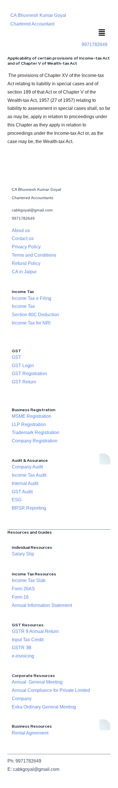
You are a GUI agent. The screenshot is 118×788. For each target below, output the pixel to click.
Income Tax (23, 306)
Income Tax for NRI (31, 322)
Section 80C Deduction (35, 314)
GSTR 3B (22, 647)
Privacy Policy (26, 246)
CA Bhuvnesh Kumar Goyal (38, 15)
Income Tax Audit (29, 475)
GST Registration (29, 373)
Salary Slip (23, 553)
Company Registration (34, 440)
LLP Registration (29, 424)
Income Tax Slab (29, 580)
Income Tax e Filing (31, 298)
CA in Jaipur (24, 271)
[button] (102, 33)
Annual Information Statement (42, 605)
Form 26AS (23, 588)
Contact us (23, 238)
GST (16, 357)
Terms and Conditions (34, 255)
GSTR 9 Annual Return (35, 631)
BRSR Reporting (29, 508)
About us (21, 230)
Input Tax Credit (28, 639)
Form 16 (20, 597)
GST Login (23, 365)
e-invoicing (23, 656)
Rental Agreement (30, 732)
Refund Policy (26, 263)
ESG (16, 499)
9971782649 (94, 44)
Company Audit (27, 466)
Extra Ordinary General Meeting (44, 706)
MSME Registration (31, 416)
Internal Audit (25, 483)
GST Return (24, 381)
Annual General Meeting (37, 682)
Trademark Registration (35, 432)
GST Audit (22, 491)
